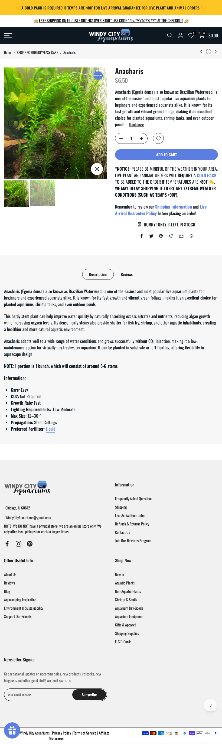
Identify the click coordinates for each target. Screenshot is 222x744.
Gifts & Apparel (125, 625)
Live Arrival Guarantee (130, 515)
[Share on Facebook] (141, 236)
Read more (136, 124)
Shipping (121, 507)
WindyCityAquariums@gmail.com (28, 517)
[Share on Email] (181, 236)
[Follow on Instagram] (18, 544)
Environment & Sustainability (23, 608)
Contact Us (122, 532)
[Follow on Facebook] (7, 544)
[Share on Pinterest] (161, 236)
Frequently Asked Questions (133, 498)
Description (98, 274)
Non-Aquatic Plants (128, 591)
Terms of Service (85, 733)
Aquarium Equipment (129, 616)
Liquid (50, 428)
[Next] (97, 123)
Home (7, 52)
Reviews (127, 274)
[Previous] (13, 123)
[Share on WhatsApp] (191, 236)
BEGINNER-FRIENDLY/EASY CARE (37, 52)
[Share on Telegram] (170, 236)
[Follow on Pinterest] (29, 544)
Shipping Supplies (127, 633)
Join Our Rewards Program (133, 540)
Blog (7, 591)
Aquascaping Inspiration (20, 599)
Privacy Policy (62, 733)
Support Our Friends (17, 616)
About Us (10, 574)
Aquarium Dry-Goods (129, 608)
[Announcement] (111, 7)
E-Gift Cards (123, 641)
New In (119, 574)
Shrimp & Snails (126, 599)
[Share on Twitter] (151, 236)
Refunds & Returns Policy (132, 524)
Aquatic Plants (125, 583)
